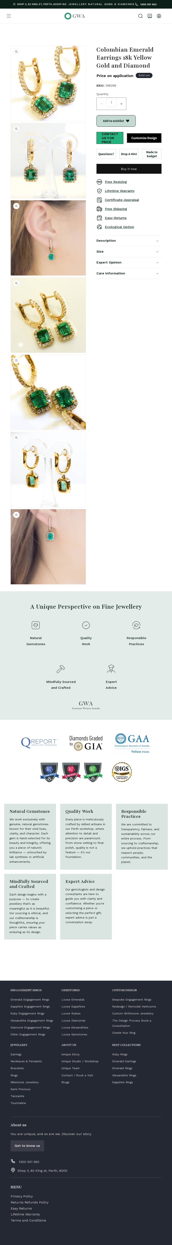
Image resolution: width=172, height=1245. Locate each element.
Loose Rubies (71, 1013)
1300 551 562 (147, 4)
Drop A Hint (129, 154)
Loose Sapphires (73, 1006)
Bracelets (17, 1068)
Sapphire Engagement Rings (30, 1006)
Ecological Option (119, 227)
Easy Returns (21, 1208)
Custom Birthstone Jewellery (132, 1013)
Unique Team (70, 1068)
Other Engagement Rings (27, 1034)
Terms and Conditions (28, 1220)
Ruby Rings (120, 1054)
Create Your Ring (123, 1032)
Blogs (65, 1082)
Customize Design (144, 138)
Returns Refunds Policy (29, 1202)
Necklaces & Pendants (26, 1061)
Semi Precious (20, 1089)
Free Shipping (116, 209)
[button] (8, 16)
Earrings (16, 1054)
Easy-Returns (115, 218)
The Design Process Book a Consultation (131, 1023)
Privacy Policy (22, 1196)
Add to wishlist (113, 121)
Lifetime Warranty (119, 191)
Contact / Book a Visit (77, 1075)
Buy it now (129, 169)
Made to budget (151, 154)
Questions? (106, 154)
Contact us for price (110, 138)
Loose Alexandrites (74, 1027)
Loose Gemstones (74, 1034)
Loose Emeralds (73, 999)
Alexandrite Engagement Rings (31, 1020)
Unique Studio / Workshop (80, 1061)
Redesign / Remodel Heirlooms (134, 1006)
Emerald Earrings (124, 1061)
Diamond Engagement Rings (30, 1027)
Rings (14, 1075)
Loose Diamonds (73, 1020)
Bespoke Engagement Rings (131, 999)
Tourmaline (18, 1103)
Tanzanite (17, 1096)
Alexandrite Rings (124, 1075)
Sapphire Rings (122, 1082)
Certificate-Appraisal (122, 200)
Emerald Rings (122, 1068)
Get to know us (27, 1146)
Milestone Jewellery (24, 1082)
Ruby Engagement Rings (27, 1013)
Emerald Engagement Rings (29, 999)
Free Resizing (116, 182)
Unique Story (70, 1054)
